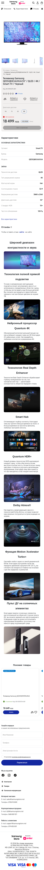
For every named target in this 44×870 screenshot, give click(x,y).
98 (6, 111)
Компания (8, 782)
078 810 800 (12, 802)
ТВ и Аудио (6, 70)
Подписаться (22, 762)
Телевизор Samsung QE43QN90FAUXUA (16, 696)
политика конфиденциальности (21, 757)
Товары (6, 786)
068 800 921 (12, 814)
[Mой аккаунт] (37, 2)
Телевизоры (14, 70)
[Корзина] (41, 2)
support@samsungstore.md (16, 823)
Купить (11, 712)
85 (18, 111)
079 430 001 (12, 826)
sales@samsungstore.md (15, 799)
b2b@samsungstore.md (15, 811)
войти (21, 232)
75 (12, 111)
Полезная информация (12, 790)
